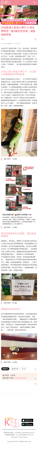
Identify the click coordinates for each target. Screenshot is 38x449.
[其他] (35, 40)
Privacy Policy (23, 437)
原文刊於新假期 (20, 378)
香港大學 (15, 369)
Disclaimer (14, 437)
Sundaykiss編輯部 (6, 43)
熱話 (2, 39)
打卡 (24, 369)
